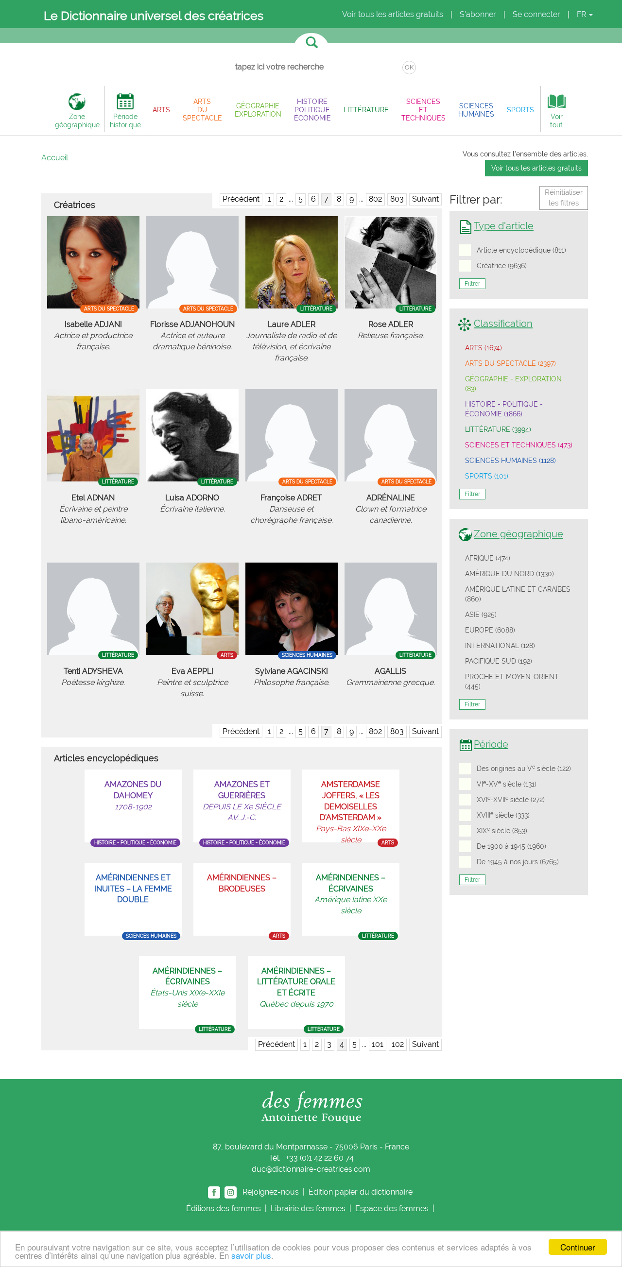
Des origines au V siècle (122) (524, 768)
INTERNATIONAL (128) (500, 646)
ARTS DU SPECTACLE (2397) (510, 363)
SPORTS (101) (486, 476)
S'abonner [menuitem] (478, 14)
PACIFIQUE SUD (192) (498, 661)
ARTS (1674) (483, 348)
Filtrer (472, 283)
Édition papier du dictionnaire (362, 1191)
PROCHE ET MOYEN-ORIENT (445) (512, 681)
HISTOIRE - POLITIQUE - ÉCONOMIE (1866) (504, 409)
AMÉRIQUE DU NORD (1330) (509, 574)
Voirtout (556, 120)
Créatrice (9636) (502, 266)
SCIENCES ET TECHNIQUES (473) (518, 445)
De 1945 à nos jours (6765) (518, 862)
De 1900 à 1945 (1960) (511, 846)
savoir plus (251, 1255)
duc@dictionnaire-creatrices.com (311, 1169)
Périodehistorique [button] (125, 120)
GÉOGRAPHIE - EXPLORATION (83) (513, 384)
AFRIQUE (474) (487, 558)
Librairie (308, 1208)
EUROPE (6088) (490, 630)
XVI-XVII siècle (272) (511, 799)
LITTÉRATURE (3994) (498, 429)
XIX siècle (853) (502, 830)
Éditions (223, 1208)
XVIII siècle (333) (503, 814)
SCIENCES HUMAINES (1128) (510, 460)
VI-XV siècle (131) (506, 783)
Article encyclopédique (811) (521, 250)
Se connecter (536, 14)
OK (409, 67)
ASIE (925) (481, 614)
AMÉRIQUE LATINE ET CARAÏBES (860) (517, 594)
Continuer (577, 1247)
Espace (392, 1208)
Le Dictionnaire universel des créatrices (153, 15)
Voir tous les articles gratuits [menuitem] (392, 14)
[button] (161, 109)
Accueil (54, 157)
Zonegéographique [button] (77, 120)
